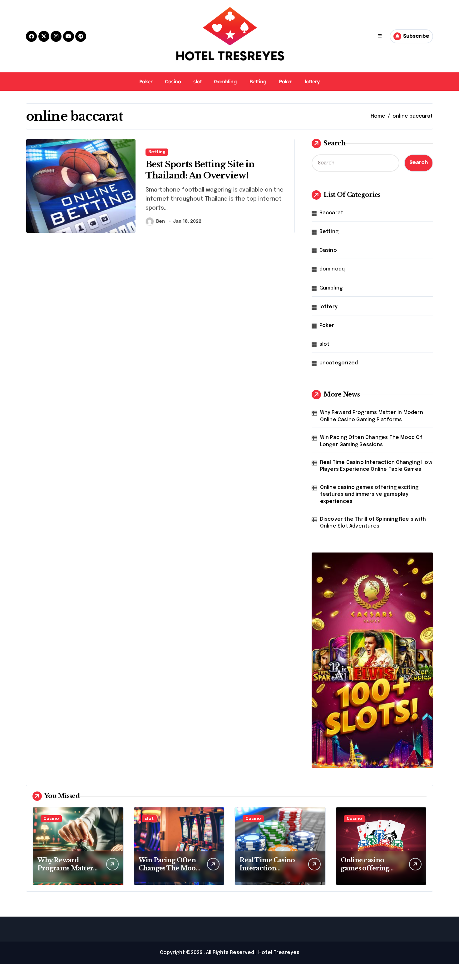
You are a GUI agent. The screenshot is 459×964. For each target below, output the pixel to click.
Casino (173, 81)
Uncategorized (338, 363)
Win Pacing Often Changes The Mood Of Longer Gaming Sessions (371, 441)
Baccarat (331, 213)
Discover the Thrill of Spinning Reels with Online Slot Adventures (373, 523)
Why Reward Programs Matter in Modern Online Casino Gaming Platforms (371, 416)
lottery (312, 81)
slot (197, 81)
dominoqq (332, 269)
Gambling (225, 81)
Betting (258, 81)
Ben (160, 221)
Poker (146, 81)
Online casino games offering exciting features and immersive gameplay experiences (369, 494)
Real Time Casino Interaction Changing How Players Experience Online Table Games (376, 466)
